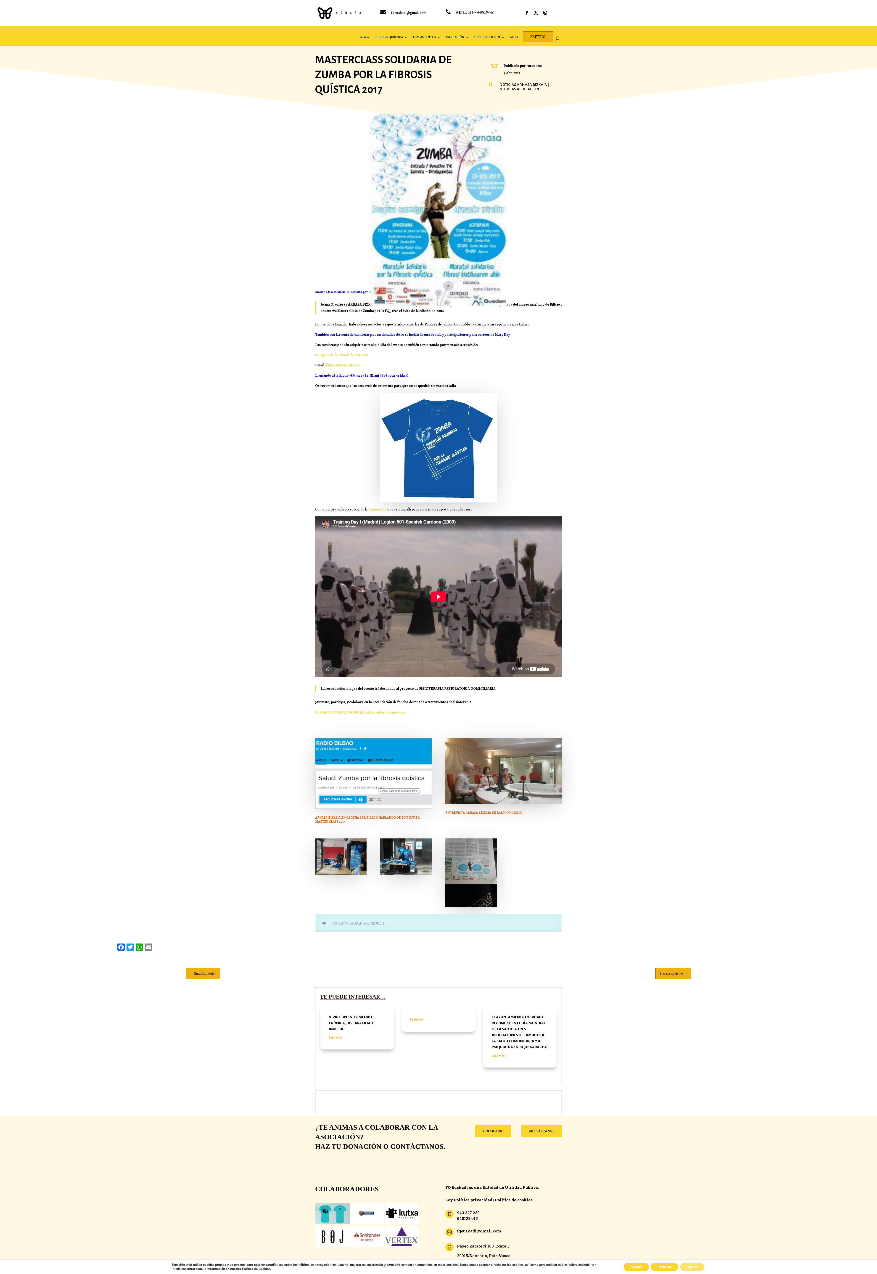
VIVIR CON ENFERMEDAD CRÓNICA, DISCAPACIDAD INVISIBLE (351, 1023)
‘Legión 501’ (377, 509)
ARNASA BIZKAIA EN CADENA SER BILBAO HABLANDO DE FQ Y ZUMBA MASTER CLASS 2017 (367, 819)
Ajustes (692, 1267)
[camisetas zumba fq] (406, 873)
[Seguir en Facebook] (527, 12)
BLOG (514, 37)
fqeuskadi (534, 66)
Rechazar (664, 1267)
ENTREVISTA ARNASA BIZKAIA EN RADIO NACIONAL (484, 813)
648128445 (485, 12)
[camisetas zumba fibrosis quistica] (341, 873)
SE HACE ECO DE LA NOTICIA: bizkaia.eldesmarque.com (360, 712)
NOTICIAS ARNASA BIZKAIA (523, 85)
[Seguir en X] (536, 12)
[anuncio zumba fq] (471, 905)
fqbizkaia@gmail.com (342, 365)
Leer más (335, 1037)
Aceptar (636, 1267)
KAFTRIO (537, 36)
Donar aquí (493, 1131)
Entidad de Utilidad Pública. (511, 1187)
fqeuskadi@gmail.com (408, 12)
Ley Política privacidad (468, 1200)
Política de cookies (514, 1200)
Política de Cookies (256, 1269)
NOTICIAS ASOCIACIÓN (519, 89)
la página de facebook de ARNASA (341, 355)
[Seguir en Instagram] (545, 12)
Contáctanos (542, 1131)
